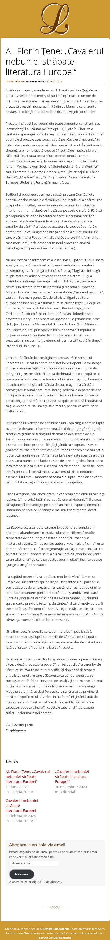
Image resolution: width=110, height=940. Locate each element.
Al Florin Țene (35, 81)
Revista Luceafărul (55, 929)
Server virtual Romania (55, 937)
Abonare (21, 874)
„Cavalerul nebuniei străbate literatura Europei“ (72, 776)
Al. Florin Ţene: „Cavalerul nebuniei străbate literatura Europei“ (28, 776)
